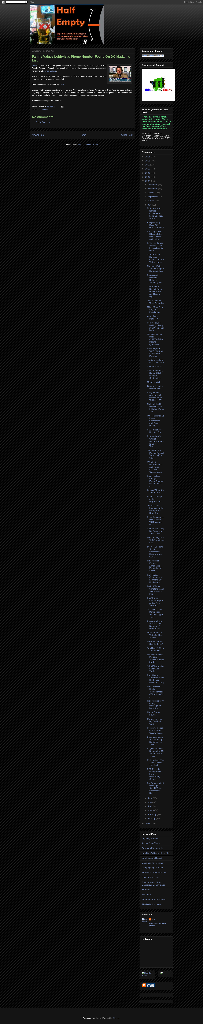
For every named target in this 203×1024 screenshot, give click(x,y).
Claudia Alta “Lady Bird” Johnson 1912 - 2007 (155, 531)
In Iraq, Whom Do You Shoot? (155, 491)
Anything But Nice (150, 838)
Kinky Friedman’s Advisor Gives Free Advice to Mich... (155, 246)
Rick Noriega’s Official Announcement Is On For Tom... (155, 441)
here (62, 84)
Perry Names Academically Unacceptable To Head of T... (155, 396)
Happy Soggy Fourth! (153, 713)
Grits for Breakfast (150, 877)
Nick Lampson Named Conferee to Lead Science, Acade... (155, 213)
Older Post (126, 135)
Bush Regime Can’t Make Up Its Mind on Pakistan (155, 352)
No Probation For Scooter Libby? (155, 642)
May (150, 802)
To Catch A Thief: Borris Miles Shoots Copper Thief (155, 613)
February (152, 814)
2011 (147, 165)
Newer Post (38, 135)
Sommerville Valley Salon (154, 899)
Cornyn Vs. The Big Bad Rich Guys (154, 721)
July (150, 205)
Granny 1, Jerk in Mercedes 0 (155, 387)
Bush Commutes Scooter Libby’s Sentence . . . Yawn (155, 740)
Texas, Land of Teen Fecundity (155, 301)
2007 (148, 181)
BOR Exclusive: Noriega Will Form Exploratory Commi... (154, 774)
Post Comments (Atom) (88, 144)
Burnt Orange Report (152, 858)
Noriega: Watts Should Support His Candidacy (155, 268)
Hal (153, 919)
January (152, 818)
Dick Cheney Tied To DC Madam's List (155, 540)
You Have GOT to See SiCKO (155, 649)
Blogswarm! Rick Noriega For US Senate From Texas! (155, 752)
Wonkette (36, 65)
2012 (148, 161)
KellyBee (146, 889)
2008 (148, 177)
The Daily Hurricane (151, 904)
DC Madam (43, 109)
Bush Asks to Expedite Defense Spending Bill (154, 279)
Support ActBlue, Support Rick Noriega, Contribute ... (155, 374)
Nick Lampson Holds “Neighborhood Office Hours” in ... (155, 691)
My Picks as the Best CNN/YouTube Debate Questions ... (155, 339)
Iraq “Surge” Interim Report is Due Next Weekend (155, 601)
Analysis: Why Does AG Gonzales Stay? (155, 225)
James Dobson (49, 71)
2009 (148, 173)
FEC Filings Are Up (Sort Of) (154, 431)
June (150, 798)
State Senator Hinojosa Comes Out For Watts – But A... (155, 258)
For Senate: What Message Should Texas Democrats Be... (155, 788)
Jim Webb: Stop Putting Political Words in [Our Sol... (155, 454)
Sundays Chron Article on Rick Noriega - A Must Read (155, 624)
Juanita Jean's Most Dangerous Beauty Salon (153, 883)
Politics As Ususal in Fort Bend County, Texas (155, 730)
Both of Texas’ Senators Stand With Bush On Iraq (155, 590)
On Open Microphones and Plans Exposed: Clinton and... (154, 467)
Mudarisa (146, 894)
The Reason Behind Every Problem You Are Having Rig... (154, 291)
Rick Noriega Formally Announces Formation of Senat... (154, 566)
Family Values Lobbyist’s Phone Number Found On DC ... (155, 481)
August (151, 200)
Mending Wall (153, 382)
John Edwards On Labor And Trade (155, 668)
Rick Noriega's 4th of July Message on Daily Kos (155, 704)
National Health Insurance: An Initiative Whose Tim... (155, 408)
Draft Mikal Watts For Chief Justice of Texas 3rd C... (155, 658)
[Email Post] (61, 106)
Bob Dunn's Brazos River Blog (156, 853)
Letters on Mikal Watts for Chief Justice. (155, 635)
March (151, 810)
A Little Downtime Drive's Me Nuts (155, 361)
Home (83, 135)
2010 (148, 169)
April (150, 806)
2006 (148, 823)
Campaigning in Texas (152, 863)
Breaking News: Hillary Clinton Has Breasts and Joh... (154, 235)
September (153, 196)
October (152, 192)
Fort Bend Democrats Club (154, 872)
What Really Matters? (152, 317)
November (153, 188)
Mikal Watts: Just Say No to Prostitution (155, 309)
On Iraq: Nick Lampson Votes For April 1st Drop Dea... (155, 509)
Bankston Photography (152, 848)
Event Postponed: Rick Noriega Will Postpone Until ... (155, 521)
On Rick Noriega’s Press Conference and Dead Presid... (155, 421)
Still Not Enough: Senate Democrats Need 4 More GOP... (155, 552)
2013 (148, 157)
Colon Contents (154, 366)
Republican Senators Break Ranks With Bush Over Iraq (155, 679)
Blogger (116, 1018)
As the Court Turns (151, 843)
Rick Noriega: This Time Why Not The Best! (155, 762)
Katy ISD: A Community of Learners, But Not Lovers (154, 578)
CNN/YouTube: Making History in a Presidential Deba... (155, 326)
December (153, 184)
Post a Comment (43, 122)
